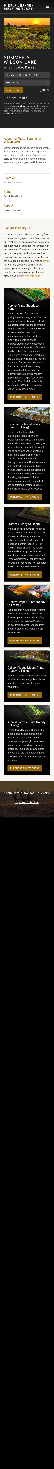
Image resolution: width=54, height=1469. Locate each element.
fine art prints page (30, 276)
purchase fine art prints (28, 106)
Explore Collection (27, 802)
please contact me (12, 113)
